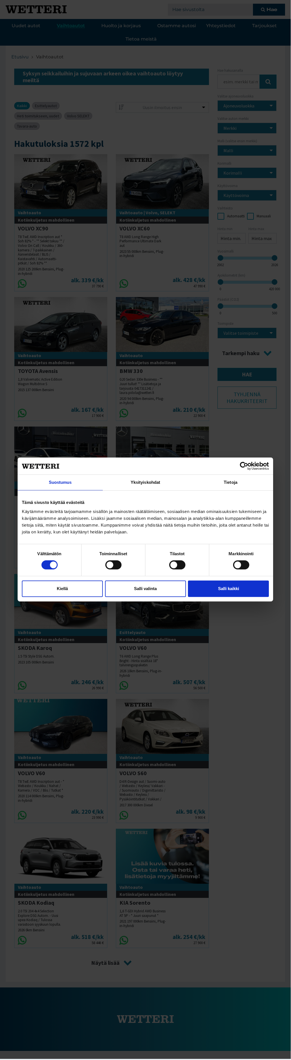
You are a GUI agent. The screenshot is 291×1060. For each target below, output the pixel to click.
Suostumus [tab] (60, 482)
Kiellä (62, 588)
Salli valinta (145, 588)
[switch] (113, 564)
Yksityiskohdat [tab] (145, 482)
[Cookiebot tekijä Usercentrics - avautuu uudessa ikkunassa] (244, 466)
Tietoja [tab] (230, 482)
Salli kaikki (228, 588)
